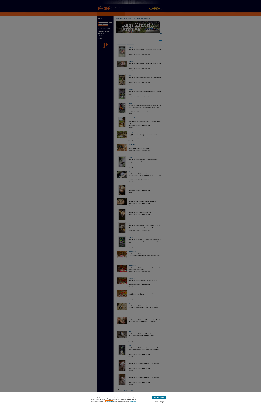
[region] (130, 399)
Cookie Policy (133, 401)
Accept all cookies (158, 397)
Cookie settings (109, 401)
